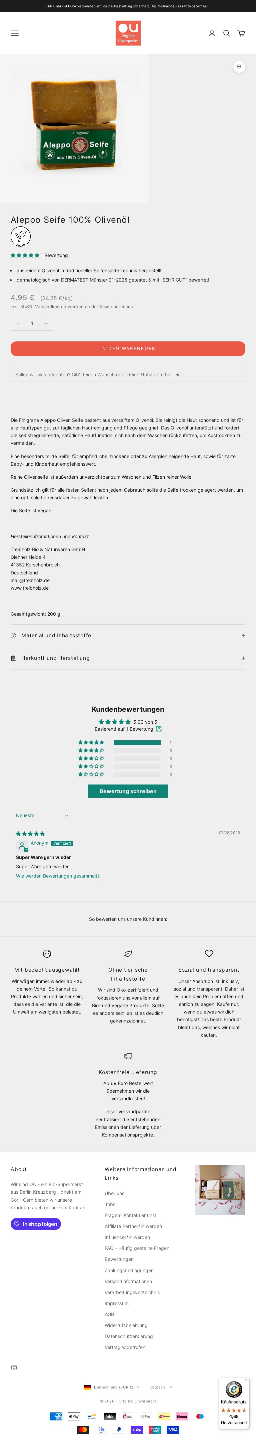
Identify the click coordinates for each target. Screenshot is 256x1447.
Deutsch (157, 1387)
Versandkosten (50, 306)
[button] (26, 255)
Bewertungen (119, 1259)
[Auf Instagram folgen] (14, 1367)
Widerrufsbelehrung (126, 1325)
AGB (109, 1314)
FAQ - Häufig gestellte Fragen (137, 1248)
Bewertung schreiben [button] (128, 791)
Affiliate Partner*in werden (133, 1226)
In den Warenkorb (127, 348)
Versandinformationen (128, 1281)
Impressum (117, 1303)
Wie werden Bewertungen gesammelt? (58, 876)
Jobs (110, 1204)
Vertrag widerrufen (125, 1347)
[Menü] (245, 1382)
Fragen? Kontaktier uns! (130, 1215)
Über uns (114, 1193)
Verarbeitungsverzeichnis (132, 1292)
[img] (30, 833)
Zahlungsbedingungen (129, 1270)
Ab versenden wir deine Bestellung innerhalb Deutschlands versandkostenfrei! (128, 6)
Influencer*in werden (127, 1237)
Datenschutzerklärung (129, 1336)
